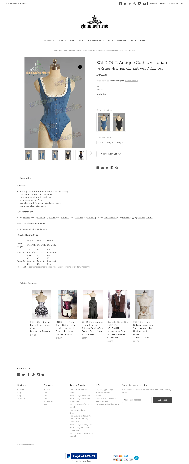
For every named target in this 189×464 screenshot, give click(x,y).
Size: (103, 137)
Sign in (163, 3)
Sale (110, 40)
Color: (104, 110)
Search (153, 3)
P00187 (149, 217)
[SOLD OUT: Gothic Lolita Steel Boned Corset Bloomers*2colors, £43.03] (42, 304)
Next (90, 153)
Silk (72, 40)
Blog (142, 40)
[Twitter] (125, 3)
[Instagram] (139, 3)
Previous (19, 153)
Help (133, 40)
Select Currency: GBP (15, 3)
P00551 (26, 217)
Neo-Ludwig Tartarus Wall (81, 416)
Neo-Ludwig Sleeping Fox (81, 424)
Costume (121, 40)
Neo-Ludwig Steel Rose (80, 395)
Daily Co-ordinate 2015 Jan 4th (33, 229)
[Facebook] (120, 3)
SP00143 (65, 217)
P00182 (141, 217)
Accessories (94, 40)
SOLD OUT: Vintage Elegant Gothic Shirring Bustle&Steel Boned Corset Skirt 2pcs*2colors (93, 328)
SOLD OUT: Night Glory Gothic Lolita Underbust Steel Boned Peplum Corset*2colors (66, 328)
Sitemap (21, 398)
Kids (81, 40)
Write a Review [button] (131, 81)
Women (48, 40)
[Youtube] (144, 3)
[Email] (102, 168)
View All (73, 436)
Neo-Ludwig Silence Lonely (81, 433)
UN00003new (110, 217)
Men (61, 40)
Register (173, 3)
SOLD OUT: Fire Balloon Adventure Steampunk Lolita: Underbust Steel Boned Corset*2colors (143, 330)
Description (25, 178)
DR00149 (79, 217)
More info (85, 267)
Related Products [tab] (28, 283)
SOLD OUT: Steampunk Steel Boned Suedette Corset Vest (116, 333)
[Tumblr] (130, 3)
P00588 (126, 217)
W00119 (52, 217)
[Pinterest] (134, 3)
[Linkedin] (112, 168)
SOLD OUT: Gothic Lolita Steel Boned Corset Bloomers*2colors (40, 327)
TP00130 (41, 217)
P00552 (90, 217)
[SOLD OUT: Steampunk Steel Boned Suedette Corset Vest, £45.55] (119, 304)
